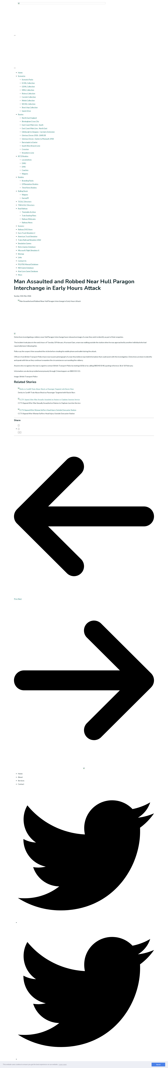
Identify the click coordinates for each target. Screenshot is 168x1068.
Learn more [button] (63, 1064)
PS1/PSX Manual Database (28, 264)
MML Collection (28, 90)
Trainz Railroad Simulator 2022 (29, 240)
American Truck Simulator (27, 236)
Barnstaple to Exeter (30, 142)
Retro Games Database (27, 247)
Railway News (27, 222)
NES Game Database (26, 268)
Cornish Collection (29, 97)
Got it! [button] (158, 1064)
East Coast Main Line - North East (34, 128)
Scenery (21, 226)
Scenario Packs (27, 79)
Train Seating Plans (29, 215)
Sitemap (21, 254)
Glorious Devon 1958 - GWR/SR (34, 135)
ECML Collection (28, 83)
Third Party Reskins (29, 188)
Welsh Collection (28, 100)
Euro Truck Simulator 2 (26, 233)
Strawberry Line (28, 153)
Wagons (25, 174)
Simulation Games (24, 243)
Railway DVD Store (25, 229)
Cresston (25, 149)
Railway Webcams (29, 219)
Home (20, 72)
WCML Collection (28, 104)
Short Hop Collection (30, 107)
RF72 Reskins (23, 156)
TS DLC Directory (24, 201)
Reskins (21, 177)
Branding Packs (28, 181)
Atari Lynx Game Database (28, 271)
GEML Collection (28, 86)
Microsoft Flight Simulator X (28, 250)
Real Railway (23, 208)
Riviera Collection (28, 93)
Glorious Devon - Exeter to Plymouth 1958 (38, 139)
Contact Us (22, 261)
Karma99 (25, 198)
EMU (24, 167)
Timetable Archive (29, 212)
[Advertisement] (84, 51)
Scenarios (21, 76)
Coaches (25, 170)
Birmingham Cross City (30, 121)
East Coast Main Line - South (32, 125)
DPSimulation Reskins (30, 184)
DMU (24, 163)
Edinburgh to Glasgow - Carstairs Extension (38, 132)
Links (20, 257)
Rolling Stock (23, 191)
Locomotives (27, 160)
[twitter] (86, 922)
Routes (20, 114)
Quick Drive (26, 111)
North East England (29, 118)
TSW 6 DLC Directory (26, 205)
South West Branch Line (31, 146)
